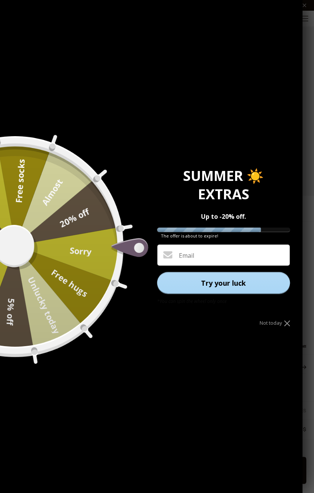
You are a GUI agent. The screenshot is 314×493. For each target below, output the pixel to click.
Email (186, 255)
